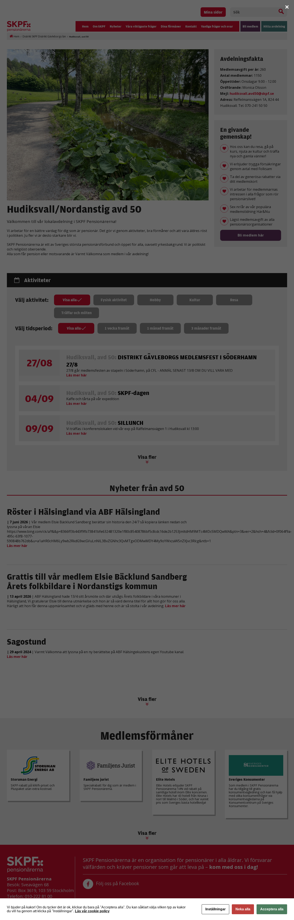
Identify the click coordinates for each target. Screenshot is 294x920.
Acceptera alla (271, 909)
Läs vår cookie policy (92, 911)
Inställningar (215, 909)
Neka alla (242, 909)
